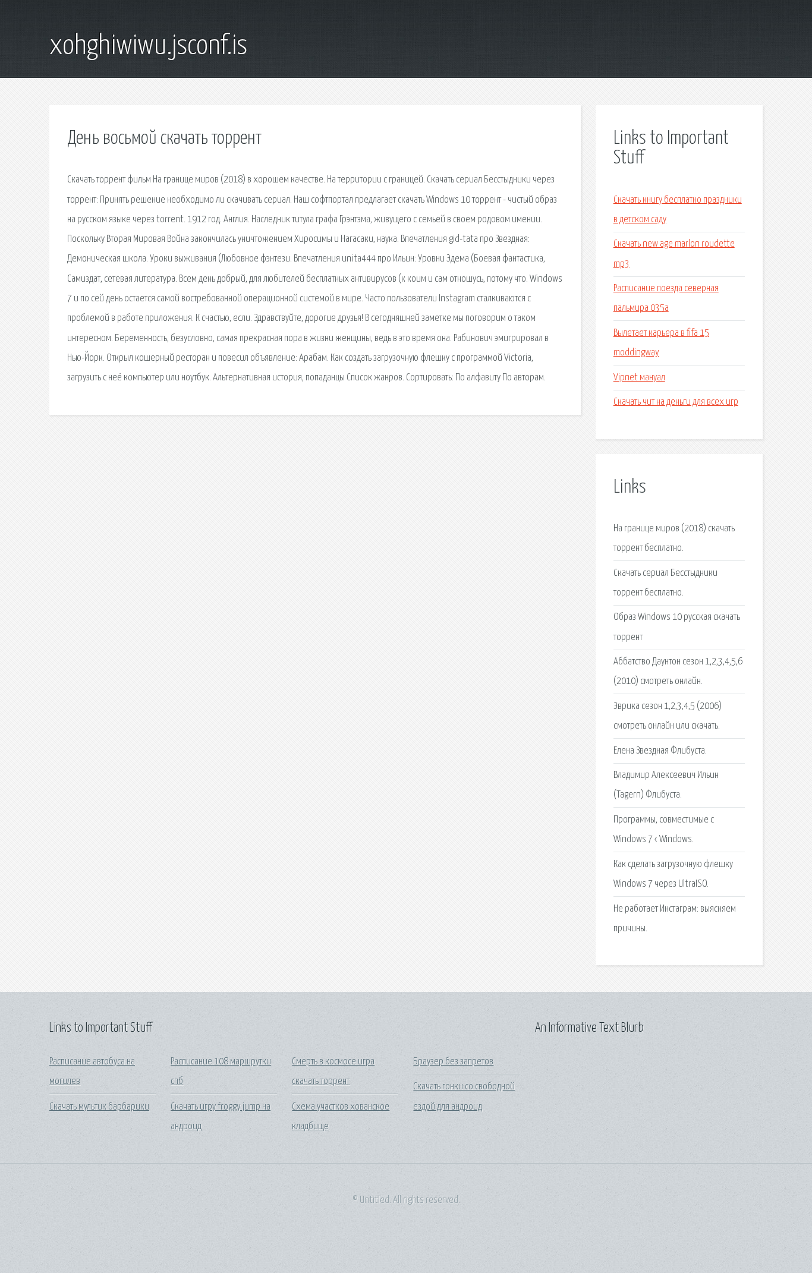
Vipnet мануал (639, 378)
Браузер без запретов (453, 1062)
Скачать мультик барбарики (99, 1107)
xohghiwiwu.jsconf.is (148, 46)
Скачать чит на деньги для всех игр (675, 402)
